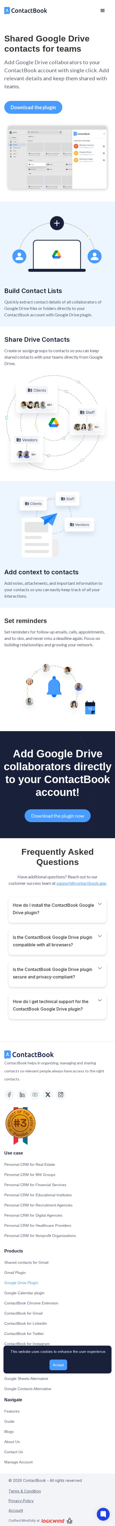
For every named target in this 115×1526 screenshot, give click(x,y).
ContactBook (34, 1480)
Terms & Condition (25, 1491)
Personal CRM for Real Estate (29, 1164)
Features (12, 1411)
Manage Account (18, 1462)
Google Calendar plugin (24, 1293)
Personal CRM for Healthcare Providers (37, 1225)
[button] (103, 11)
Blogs (9, 1431)
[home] (26, 10)
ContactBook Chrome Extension (31, 1303)
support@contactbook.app (81, 883)
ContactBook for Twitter (24, 1333)
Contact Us (13, 1452)
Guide (9, 1421)
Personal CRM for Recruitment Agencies (38, 1205)
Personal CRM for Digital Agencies (33, 1215)
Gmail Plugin (15, 1272)
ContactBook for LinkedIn (25, 1323)
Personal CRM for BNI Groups (29, 1174)
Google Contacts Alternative (27, 1389)
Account (16, 1510)
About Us (12, 1442)
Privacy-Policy (21, 1500)
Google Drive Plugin (21, 1283)
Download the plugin (33, 107)
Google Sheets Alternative (26, 1378)
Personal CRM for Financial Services (35, 1185)
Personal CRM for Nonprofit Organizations (40, 1235)
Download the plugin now (57, 816)
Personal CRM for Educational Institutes (38, 1195)
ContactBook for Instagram (27, 1344)
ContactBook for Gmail (23, 1313)
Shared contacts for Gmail (26, 1262)
